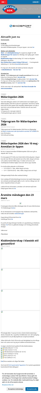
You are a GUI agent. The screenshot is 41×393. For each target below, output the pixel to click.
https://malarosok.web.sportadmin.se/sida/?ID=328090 (20, 131)
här (33, 47)
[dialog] (20, 381)
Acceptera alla (32, 389)
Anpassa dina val (7, 385)
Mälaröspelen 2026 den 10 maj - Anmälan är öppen (20, 145)
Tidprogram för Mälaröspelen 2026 (19, 123)
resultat (17, 64)
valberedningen (19, 213)
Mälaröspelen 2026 (12, 96)
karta (13, 208)
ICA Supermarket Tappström (17, 365)
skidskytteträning (13, 53)
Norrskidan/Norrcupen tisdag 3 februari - (15, 62)
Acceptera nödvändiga (15, 389)
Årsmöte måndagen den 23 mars (17, 196)
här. (15, 188)
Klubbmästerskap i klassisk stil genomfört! (19, 242)
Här (2, 361)
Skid (2, 53)
